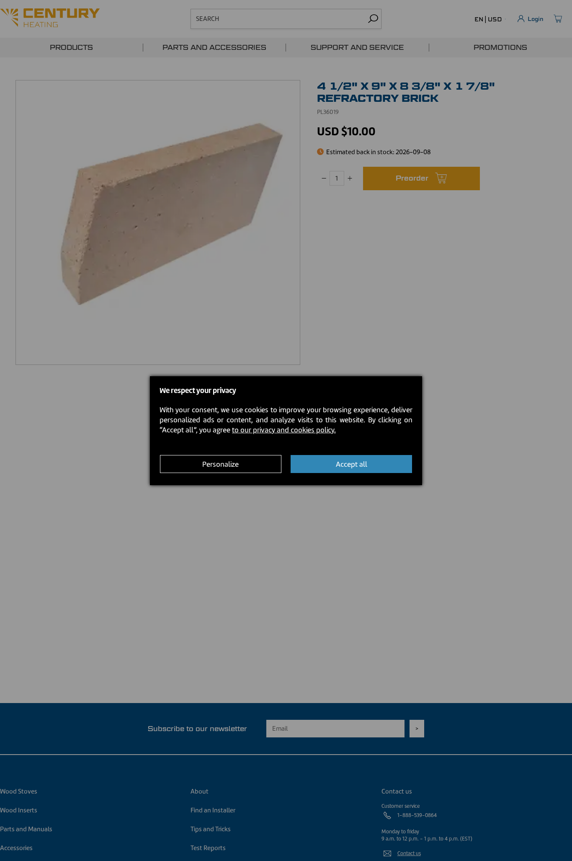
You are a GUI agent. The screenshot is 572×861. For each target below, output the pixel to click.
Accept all (351, 464)
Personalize (220, 464)
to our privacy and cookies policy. (284, 430)
